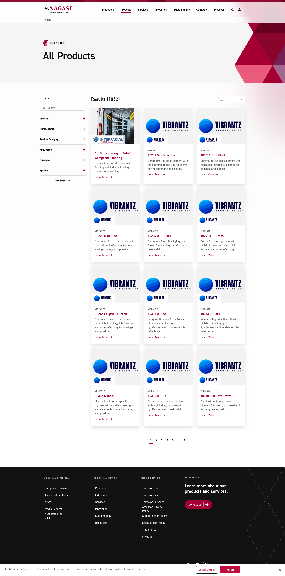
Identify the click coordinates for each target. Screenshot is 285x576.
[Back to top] (281, 558)
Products (126, 9)
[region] (142, 570)
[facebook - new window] (206, 564)
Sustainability (182, 9)
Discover (219, 9)
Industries (108, 9)
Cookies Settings (207, 569)
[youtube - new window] (197, 564)
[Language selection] (239, 10)
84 (184, 440)
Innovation (161, 9)
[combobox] (63, 108)
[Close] (279, 570)
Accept (230, 569)
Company (201, 9)
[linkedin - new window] (188, 564)
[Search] (233, 10)
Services (143, 9)
